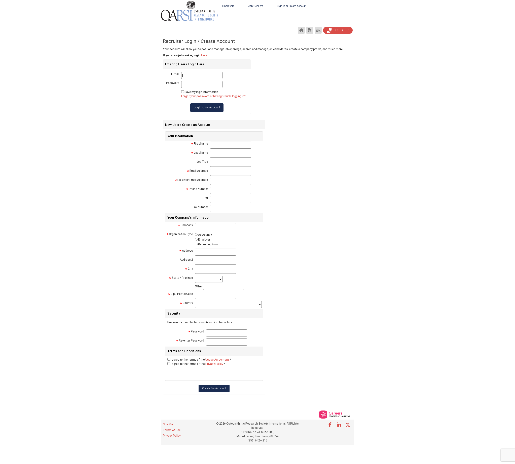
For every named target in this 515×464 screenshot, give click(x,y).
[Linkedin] (339, 425)
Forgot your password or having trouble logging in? (213, 96)
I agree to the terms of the (201, 359)
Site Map (168, 424)
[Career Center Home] (301, 30)
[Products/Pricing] (318, 30)
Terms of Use (172, 430)
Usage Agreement (217, 359)
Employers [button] (228, 5)
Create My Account (214, 388)
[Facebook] (330, 425)
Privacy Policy (214, 363)
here (204, 55)
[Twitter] (348, 425)
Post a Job (341, 30)
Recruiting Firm (208, 244)
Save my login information (201, 92)
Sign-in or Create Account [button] (291, 5)
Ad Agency (205, 234)
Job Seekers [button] (255, 5)
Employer (204, 239)
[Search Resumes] (309, 30)
